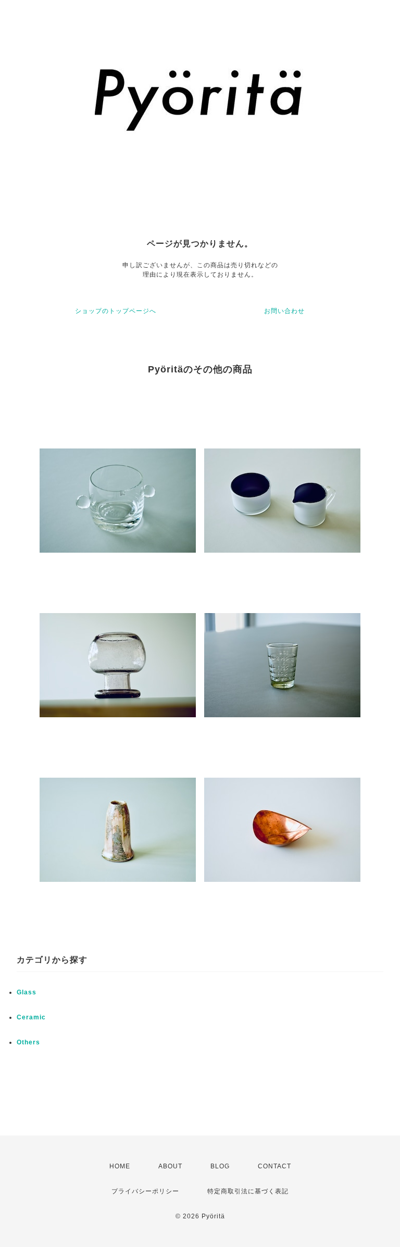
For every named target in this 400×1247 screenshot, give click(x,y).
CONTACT (274, 1166)
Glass (26, 992)
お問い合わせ (284, 311)
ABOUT (170, 1166)
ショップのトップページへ (115, 311)
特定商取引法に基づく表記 (248, 1191)
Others (28, 1042)
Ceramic (31, 1017)
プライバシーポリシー (145, 1191)
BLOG (220, 1166)
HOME (119, 1166)
